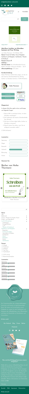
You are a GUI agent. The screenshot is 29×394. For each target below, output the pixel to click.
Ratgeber (5, 237)
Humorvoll (4, 278)
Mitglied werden (24, 19)
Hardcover (6, 247)
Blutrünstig (4, 274)
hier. (8, 380)
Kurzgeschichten (7, 224)
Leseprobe (8, 94)
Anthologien (6, 222)
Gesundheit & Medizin (8, 233)
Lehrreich (3, 271)
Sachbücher (6, 240)
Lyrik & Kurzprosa (6, 221)
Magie (3, 265)
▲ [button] (26, 221)
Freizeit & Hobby (7, 231)
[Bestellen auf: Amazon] (21, 92)
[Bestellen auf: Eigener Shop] (21, 96)
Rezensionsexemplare (8, 256)
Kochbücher (6, 234)
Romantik (3, 268)
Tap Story (5, 250)
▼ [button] (26, 216)
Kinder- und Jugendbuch (7, 219)
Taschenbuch (6, 251)
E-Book (5, 245)
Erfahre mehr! (5, 319)
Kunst (4, 236)
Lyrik (4, 225)
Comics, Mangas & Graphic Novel (10, 217)
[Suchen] (18, 19)
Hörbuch (5, 248)
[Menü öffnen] (18, 12)
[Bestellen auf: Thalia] (21, 99)
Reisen (4, 239)
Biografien (5, 230)
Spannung (4, 261)
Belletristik (4, 216)
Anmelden (25, 11)
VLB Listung (6, 254)
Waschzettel (8, 97)
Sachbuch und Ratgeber (8, 228)
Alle (2, 214)
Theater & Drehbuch (8, 227)
